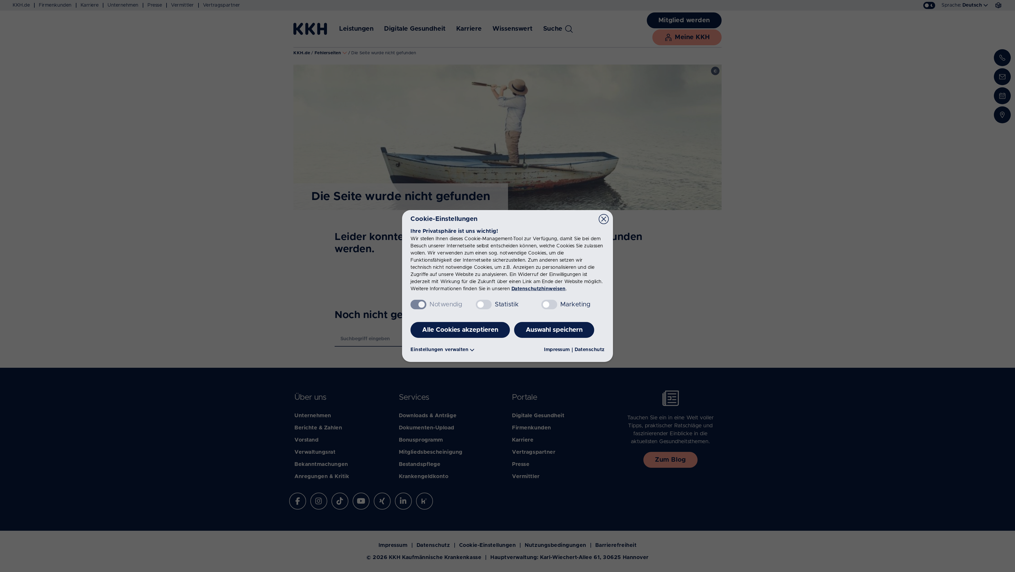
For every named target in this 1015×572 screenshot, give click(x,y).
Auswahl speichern (554, 330)
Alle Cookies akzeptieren (460, 330)
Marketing (575, 304)
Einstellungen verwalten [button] (439, 349)
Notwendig (446, 304)
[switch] (484, 304)
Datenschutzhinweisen (538, 289)
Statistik (507, 304)
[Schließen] (604, 219)
